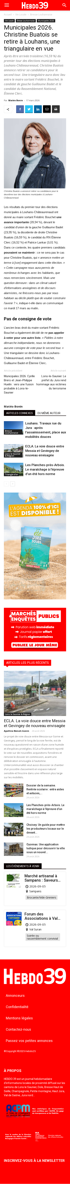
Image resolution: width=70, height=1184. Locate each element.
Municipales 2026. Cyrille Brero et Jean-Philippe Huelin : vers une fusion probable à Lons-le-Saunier (19, 384)
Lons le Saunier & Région (12, 454)
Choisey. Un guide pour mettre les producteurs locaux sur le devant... (45, 828)
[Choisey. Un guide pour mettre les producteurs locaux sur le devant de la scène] (13, 829)
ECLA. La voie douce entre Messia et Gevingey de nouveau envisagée (44, 450)
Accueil (8, 14)
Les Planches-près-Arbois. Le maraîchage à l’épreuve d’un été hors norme (45, 469)
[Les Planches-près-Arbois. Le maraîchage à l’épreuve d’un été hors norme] (13, 469)
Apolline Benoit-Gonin (16, 730)
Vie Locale (20, 14)
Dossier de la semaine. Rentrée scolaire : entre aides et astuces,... (45, 789)
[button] (64, 5)
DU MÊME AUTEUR (49, 413)
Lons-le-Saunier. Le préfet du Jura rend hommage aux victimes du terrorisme (51, 382)
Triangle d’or (11, 474)
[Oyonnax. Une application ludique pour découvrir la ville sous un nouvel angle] (13, 849)
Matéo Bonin (15, 100)
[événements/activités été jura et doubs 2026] (35, 598)
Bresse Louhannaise (41, 14)
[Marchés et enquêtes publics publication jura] (35, 650)
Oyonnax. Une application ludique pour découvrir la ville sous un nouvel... (45, 848)
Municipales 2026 (46, 20)
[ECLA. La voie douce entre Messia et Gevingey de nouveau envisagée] (13, 451)
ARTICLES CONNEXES (19, 413)
